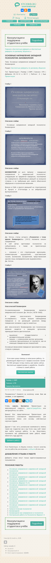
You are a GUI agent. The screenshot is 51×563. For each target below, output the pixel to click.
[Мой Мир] (29, 10)
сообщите (31, 449)
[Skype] (27, 400)
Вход (17, 18)
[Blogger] (20, 400)
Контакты (20, 14)
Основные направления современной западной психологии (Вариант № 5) (27, 482)
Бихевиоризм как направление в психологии (26, 513)
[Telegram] (30, 400)
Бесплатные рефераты (21, 49)
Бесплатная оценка (25, 372)
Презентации (10, 76)
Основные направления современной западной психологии (27, 470)
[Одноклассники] (25, 10)
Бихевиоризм (14, 511)
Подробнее (37, 40)
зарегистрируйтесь (34, 408)
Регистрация (33, 18)
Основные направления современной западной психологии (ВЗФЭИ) (27, 478)
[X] (16, 400)
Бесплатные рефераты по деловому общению (23, 50)
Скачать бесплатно (13, 386)
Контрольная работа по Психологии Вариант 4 (27, 515)
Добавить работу (13, 440)
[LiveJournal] (23, 400)
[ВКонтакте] (22, 10)
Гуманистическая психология (20, 509)
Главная (8, 49)
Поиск (34, 14)
